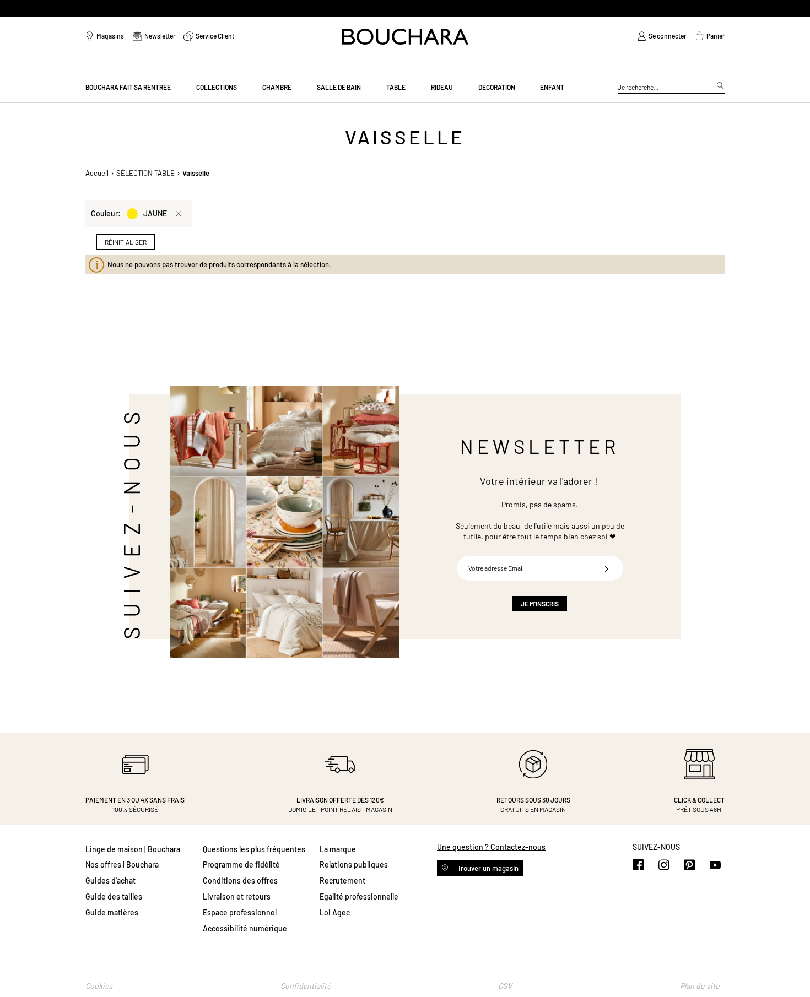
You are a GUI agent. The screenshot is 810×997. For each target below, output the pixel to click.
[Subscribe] (606, 568)
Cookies (98, 985)
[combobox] (671, 87)
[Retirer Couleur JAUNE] (178, 213)
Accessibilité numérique (245, 928)
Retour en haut (790, 966)
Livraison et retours (237, 896)
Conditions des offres (240, 880)
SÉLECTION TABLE (145, 173)
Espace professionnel (240, 912)
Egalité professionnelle (359, 896)
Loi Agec (335, 912)
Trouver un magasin (487, 868)
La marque (338, 849)
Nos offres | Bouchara (122, 864)
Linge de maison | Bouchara (132, 849)
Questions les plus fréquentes (254, 849)
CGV (505, 985)
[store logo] (405, 37)
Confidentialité (305, 985)
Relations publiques (354, 864)
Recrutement (342, 880)
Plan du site (699, 985)
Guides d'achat (110, 880)
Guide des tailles (113, 896)
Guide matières (111, 912)
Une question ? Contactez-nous (491, 847)
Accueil (97, 173)
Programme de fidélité (241, 864)
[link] (662, 36)
